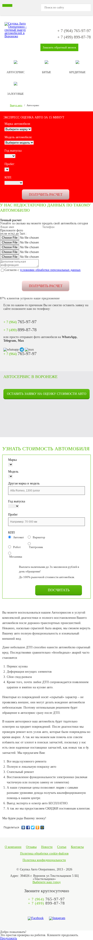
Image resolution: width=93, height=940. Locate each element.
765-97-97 (74, 31)
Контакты (77, 847)
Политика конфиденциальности (44, 860)
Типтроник (36, 547)
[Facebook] (28, 826)
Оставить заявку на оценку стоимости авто (46, 394)
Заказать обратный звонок (59, 47)
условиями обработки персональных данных (50, 270)
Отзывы (31, 847)
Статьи (61, 847)
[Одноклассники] (37, 826)
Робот (17, 547)
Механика (15, 556)
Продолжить (8, 938)
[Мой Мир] (42, 826)
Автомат (18, 537)
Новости (47, 847)
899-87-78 (74, 37)
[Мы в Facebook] (36, 918)
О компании (13, 847)
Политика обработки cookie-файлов (44, 853)
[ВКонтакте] (23, 826)
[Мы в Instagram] (57, 918)
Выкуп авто (16, 105)
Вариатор (39, 537)
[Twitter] (32, 826)
